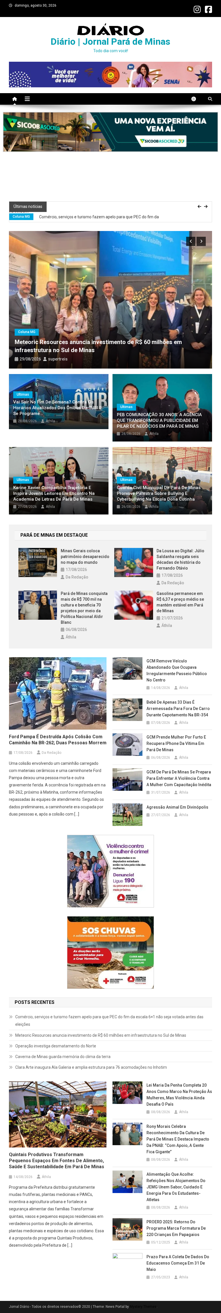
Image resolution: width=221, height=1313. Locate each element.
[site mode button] (196, 99)
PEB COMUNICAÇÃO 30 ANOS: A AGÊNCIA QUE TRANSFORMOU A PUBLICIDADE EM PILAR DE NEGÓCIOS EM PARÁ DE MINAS (159, 420)
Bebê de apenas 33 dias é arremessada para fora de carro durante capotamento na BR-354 (178, 708)
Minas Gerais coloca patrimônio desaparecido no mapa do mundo (85, 557)
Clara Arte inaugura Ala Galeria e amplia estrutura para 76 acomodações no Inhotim (91, 1067)
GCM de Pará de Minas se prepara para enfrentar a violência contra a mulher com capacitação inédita (178, 778)
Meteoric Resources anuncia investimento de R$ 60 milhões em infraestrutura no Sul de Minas (101, 1035)
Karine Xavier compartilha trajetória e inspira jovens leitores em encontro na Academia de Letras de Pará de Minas (54, 493)
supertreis (58, 359)
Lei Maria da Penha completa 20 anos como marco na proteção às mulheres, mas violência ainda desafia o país (179, 1095)
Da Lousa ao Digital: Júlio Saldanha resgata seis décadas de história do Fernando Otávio (180, 559)
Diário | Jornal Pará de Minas (110, 41)
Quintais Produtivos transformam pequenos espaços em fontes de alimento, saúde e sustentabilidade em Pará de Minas (56, 1160)
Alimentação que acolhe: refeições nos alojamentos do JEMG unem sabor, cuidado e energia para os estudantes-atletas (175, 1187)
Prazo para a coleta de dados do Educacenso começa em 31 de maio (177, 1263)
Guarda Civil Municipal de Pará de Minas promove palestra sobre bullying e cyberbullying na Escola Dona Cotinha (159, 493)
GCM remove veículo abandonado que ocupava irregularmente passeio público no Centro (176, 670)
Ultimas (23, 394)
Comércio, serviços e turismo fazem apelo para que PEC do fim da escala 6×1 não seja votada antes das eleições (84, 216)
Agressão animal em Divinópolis (177, 807)
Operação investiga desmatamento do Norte (56, 1046)
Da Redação (77, 577)
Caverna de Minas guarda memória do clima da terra (63, 1056)
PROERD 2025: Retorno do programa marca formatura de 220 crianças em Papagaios (176, 1228)
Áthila (50, 421)
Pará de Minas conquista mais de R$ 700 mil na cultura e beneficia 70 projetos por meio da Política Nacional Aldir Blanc (84, 608)
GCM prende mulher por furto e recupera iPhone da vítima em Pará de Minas (176, 743)
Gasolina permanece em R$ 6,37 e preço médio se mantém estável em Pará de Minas (180, 602)
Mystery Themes (143, 1307)
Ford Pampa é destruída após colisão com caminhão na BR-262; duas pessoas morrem (57, 739)
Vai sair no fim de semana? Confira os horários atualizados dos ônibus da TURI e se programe (57, 407)
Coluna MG (21, 213)
